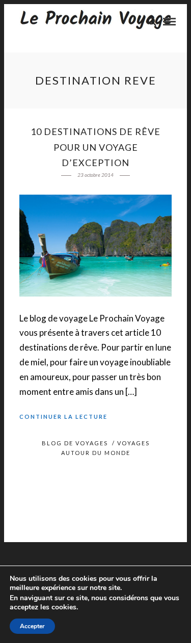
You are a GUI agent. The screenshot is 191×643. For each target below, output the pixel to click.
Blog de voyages (75, 443)
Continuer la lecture (63, 416)
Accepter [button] (32, 626)
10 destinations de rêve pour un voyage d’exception (95, 147)
